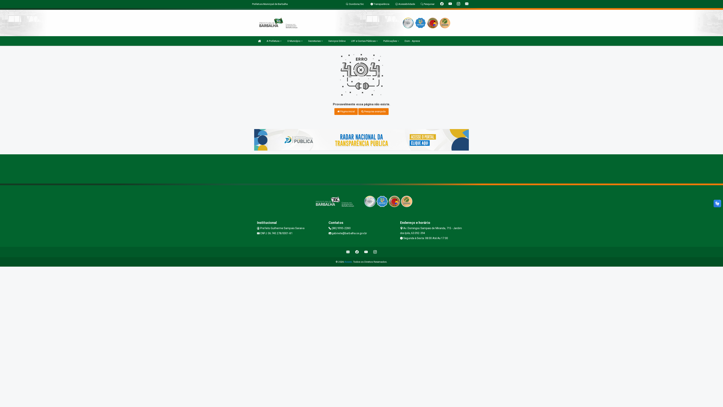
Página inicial (347, 111)
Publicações (390, 41)
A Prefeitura (273, 41)
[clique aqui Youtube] (366, 252)
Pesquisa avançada (375, 111)
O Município (294, 41)
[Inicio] (259, 41)
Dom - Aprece (412, 41)
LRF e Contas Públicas (363, 41)
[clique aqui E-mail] (348, 252)
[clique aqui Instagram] (375, 252)
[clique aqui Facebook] (357, 252)
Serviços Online (336, 41)
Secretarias (314, 41)
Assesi (348, 261)
